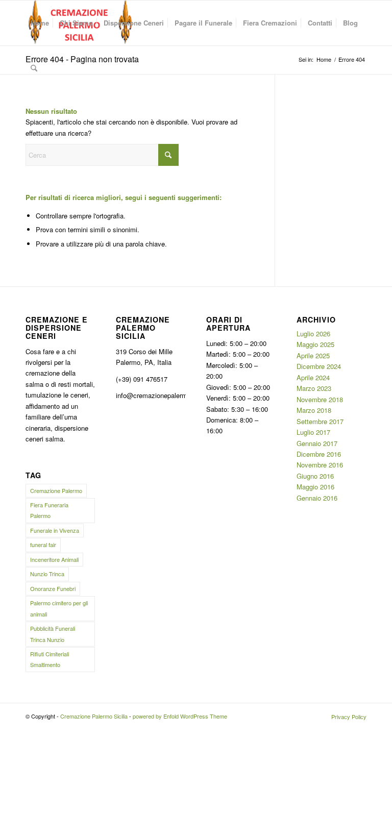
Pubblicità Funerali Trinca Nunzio (52, 633)
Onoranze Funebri (53, 588)
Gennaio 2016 (317, 498)
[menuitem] (40, 23)
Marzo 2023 (314, 388)
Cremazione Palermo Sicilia (94, 716)
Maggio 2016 (315, 486)
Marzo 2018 (314, 410)
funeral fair (43, 544)
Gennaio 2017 (317, 443)
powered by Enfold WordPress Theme (180, 716)
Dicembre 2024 (319, 366)
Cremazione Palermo (56, 490)
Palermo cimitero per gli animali (59, 608)
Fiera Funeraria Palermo (49, 510)
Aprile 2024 (313, 377)
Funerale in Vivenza (54, 530)
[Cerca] (34, 67)
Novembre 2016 (320, 465)
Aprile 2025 (313, 355)
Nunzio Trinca (47, 574)
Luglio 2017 (313, 432)
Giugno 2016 (315, 476)
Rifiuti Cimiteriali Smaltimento (49, 659)
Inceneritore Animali (54, 559)
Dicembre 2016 (319, 454)
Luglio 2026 (313, 333)
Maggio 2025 (315, 344)
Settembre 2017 (320, 421)
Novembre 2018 (320, 399)
